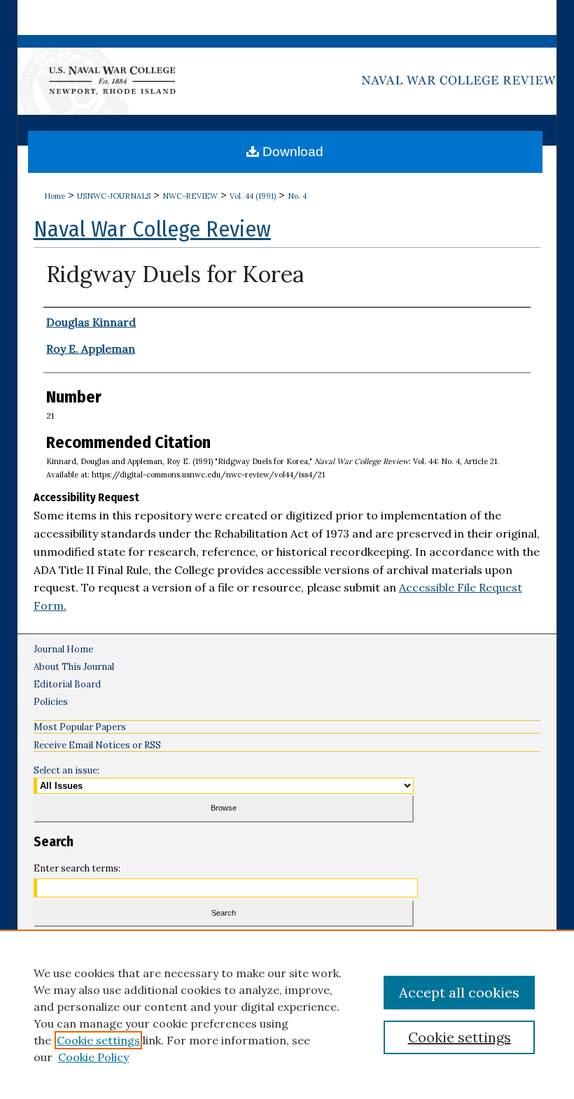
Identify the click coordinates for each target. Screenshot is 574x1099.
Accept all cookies (459, 992)
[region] (287, 1014)
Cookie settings (98, 1040)
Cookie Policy (93, 1057)
